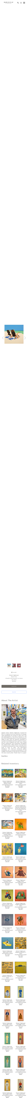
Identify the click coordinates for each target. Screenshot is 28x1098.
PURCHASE (14, 686)
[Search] (18, 2)
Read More (4, 756)
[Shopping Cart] (21, 3)
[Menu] (24, 2)
